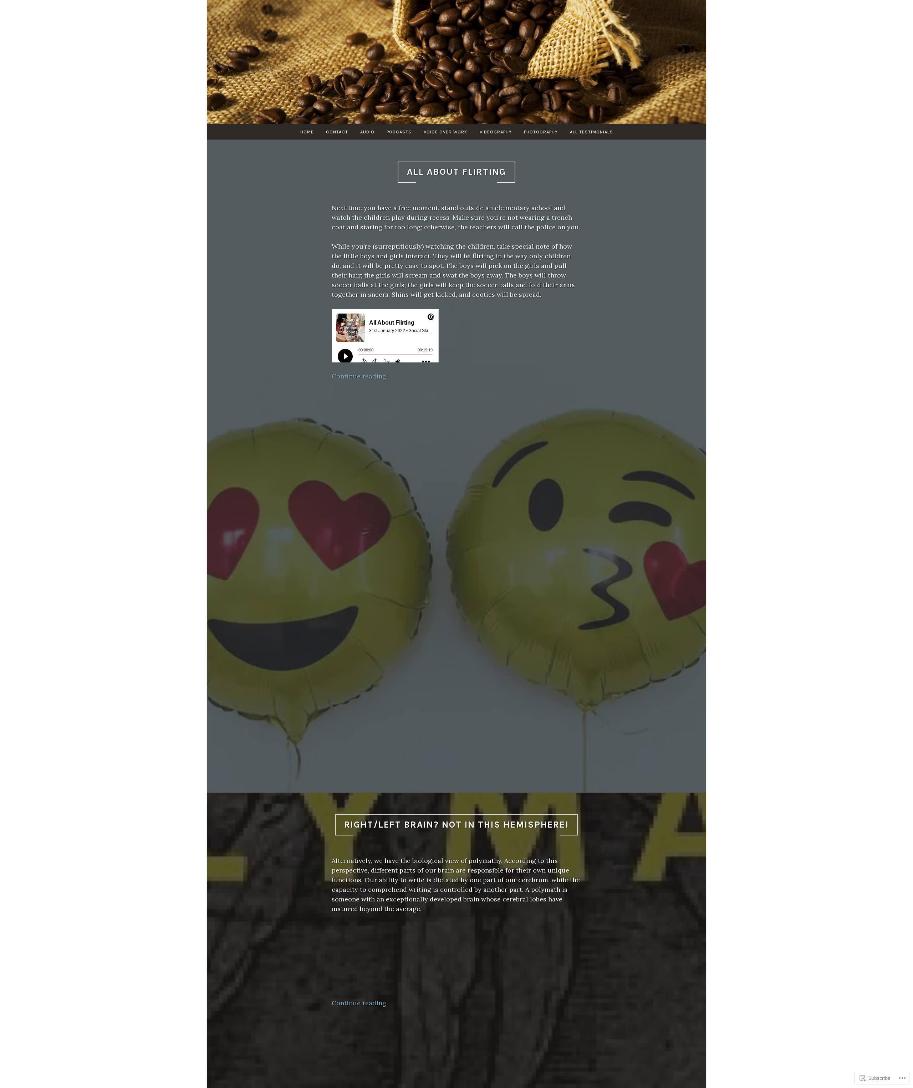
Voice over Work (446, 131)
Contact (337, 131)
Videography (496, 131)
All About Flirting (456, 172)
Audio (367, 131)
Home (307, 131)
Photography (541, 131)
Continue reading (359, 376)
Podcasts (399, 131)
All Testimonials (591, 131)
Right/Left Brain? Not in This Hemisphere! (456, 824)
